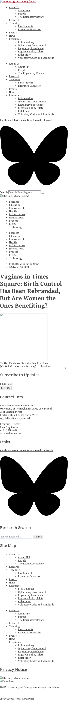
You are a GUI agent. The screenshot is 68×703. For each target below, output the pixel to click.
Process (13, 220)
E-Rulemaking (26, 42)
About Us (14, 7)
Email (3, 384)
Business (14, 201)
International (16, 217)
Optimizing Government (32, 45)
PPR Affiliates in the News (24, 264)
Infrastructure (17, 214)
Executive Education (29, 29)
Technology (16, 227)
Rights (12, 223)
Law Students (25, 26)
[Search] (42, 193)
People (22, 13)
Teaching (14, 23)
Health (13, 211)
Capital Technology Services (20, 699)
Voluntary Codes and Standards (36, 57)
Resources (15, 39)
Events (13, 32)
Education (15, 205)
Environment (16, 208)
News (12, 35)
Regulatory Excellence (30, 48)
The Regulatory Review (31, 16)
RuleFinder (24, 54)
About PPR (24, 10)
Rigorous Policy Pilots (30, 51)
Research (14, 20)
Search (4, 192)
